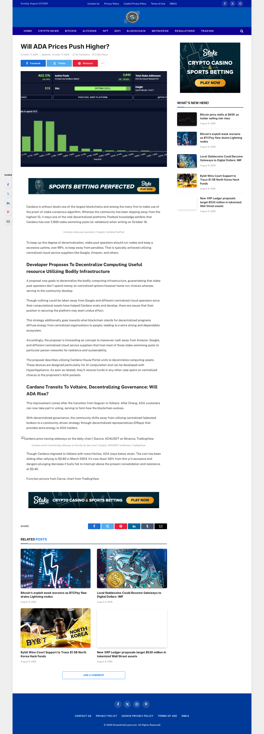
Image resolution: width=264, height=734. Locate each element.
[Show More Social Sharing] (102, 63)
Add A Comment (93, 675)
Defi (117, 30)
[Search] (241, 31)
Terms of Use (158, 3)
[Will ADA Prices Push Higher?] (94, 119)
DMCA (173, 3)
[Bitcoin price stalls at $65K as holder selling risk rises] (187, 119)
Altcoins (90, 30)
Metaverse (160, 30)
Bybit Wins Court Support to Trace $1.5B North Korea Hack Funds (53, 654)
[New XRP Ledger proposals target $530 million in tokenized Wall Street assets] (132, 628)
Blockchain (136, 30)
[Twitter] (8, 193)
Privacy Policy (111, 3)
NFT (105, 30)
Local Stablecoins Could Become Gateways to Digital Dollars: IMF (129, 595)
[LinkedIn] (8, 202)
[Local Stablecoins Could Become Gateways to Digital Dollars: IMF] (132, 568)
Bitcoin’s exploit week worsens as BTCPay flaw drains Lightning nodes (54, 595)
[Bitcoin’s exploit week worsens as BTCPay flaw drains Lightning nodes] (56, 568)
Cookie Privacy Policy (135, 3)
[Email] (8, 221)
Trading (207, 30)
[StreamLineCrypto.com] (132, 17)
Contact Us (93, 3)
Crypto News (48, 30)
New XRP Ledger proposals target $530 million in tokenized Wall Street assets (131, 654)
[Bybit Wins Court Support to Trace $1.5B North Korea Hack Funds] (56, 628)
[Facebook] (8, 184)
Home (28, 30)
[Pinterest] (8, 212)
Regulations (185, 30)
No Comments (83, 54)
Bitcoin (71, 30)
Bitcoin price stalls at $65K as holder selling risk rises (219, 116)
